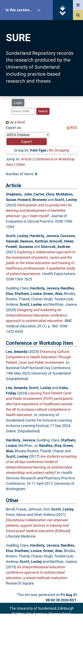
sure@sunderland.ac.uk (47, 624)
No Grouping (59, 150)
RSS (73, 127)
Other (20, 164)
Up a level (17, 122)
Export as (13, 127)
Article (26, 159)
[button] (26, 141)
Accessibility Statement (41, 647)
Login (18, 103)
